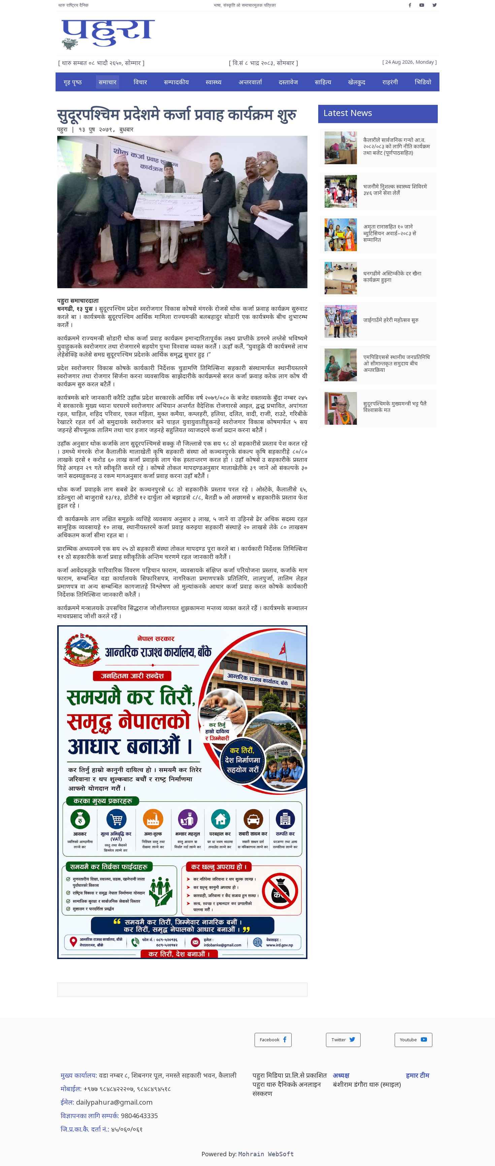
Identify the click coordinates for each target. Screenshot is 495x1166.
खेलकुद (356, 82)
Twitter (339, 1040)
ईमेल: (67, 1102)
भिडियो (423, 82)
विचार (140, 82)
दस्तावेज (288, 82)
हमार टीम (417, 1075)
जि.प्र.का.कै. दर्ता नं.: (85, 1129)
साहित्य (323, 82)
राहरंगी (390, 82)
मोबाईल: (71, 1088)
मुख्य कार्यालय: (79, 1075)
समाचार (108, 82)
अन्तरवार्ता (250, 82)
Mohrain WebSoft (266, 1154)
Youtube (409, 1040)
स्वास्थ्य (214, 82)
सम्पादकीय (176, 82)
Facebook (270, 1040)
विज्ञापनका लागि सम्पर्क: (90, 1115)
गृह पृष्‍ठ (73, 82)
